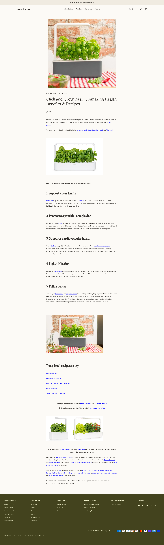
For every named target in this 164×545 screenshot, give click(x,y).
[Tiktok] (151, 505)
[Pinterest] (147, 505)
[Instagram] (139, 505)
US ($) (131, 9)
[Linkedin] (156, 505)
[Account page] (141, 9)
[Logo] (23, 9)
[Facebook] (143, 505)
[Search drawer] (136, 9)
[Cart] (146, 9)
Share (51, 112)
